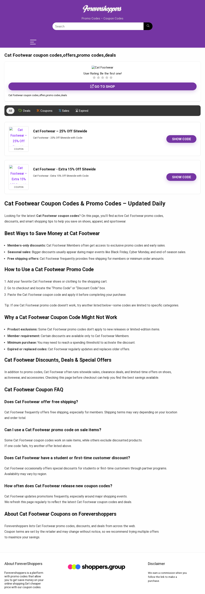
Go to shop (104, 87)
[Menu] (33, 42)
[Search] (148, 26)
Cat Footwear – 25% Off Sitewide (60, 131)
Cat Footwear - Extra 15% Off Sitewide (64, 169)
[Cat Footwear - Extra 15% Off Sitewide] (18, 174)
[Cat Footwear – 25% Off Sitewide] (18, 136)
